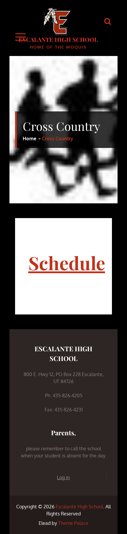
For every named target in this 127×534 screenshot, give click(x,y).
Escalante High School (58, 39)
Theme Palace (73, 523)
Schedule (66, 262)
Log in (63, 477)
